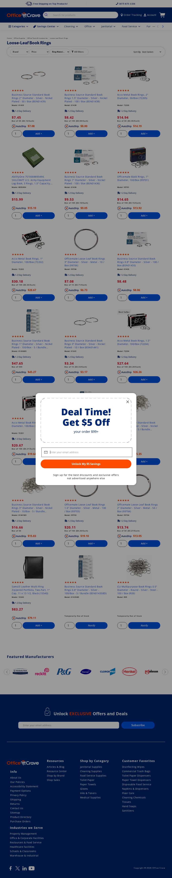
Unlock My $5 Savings (86, 464)
